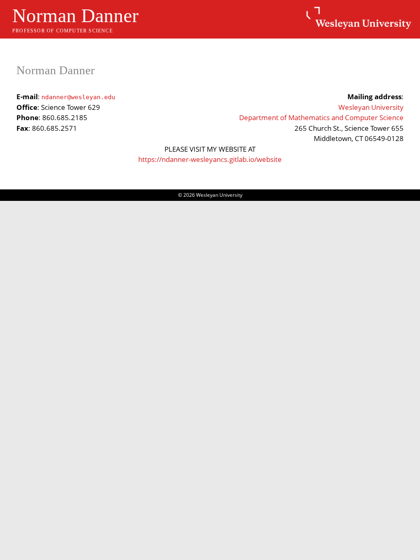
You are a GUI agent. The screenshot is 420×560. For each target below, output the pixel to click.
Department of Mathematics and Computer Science (321, 117)
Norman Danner (75, 15)
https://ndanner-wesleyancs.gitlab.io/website (210, 159)
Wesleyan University (371, 107)
